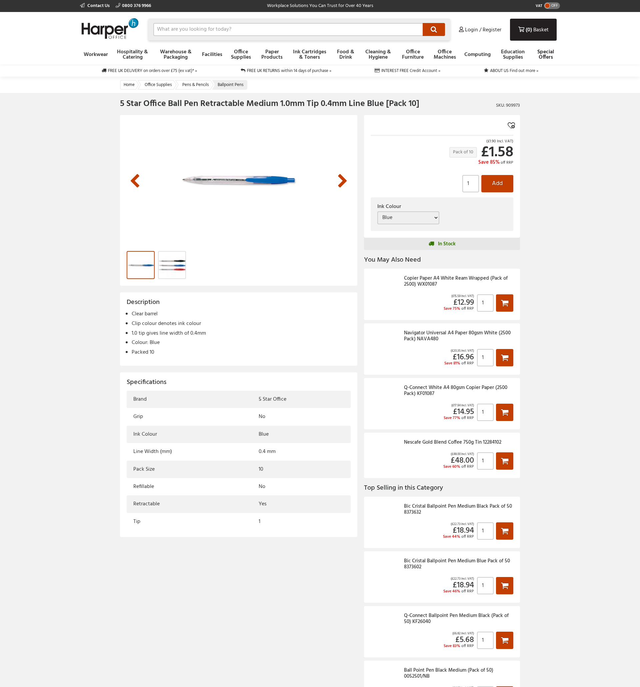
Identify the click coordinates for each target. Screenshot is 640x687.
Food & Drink (345, 55)
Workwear (96, 54)
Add (497, 183)
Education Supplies (513, 55)
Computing (477, 54)
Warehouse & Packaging (176, 55)
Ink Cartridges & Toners (309, 55)
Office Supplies (241, 55)
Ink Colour (389, 206)
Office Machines (445, 55)
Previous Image (135, 181)
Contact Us (98, 6)
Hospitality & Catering (132, 55)
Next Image (343, 181)
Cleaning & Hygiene (378, 55)
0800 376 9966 (136, 6)
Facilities (212, 54)
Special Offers (545, 55)
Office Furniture (413, 55)
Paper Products (272, 55)
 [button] (504, 303)
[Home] (110, 28)
